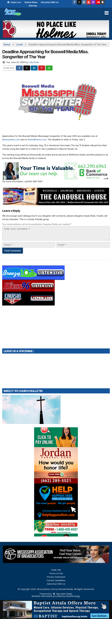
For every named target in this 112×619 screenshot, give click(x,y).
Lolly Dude (34, 62)
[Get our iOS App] (102, 2)
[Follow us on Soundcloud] (98, 2)
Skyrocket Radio (64, 593)
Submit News (30, 2)
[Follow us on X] (79, 2)
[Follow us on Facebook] (74, 2)
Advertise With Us (50, 2)
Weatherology (73, 596)
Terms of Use (56, 573)
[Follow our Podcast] (93, 2)
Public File (56, 569)
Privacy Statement (56, 576)
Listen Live (15, 2)
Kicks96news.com (37, 139)
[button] (106, 13)
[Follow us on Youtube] (88, 2)
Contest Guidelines (56, 580)
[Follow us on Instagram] (84, 2)
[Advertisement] (56, 29)
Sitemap (33, 5)
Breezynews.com (11, 139)
